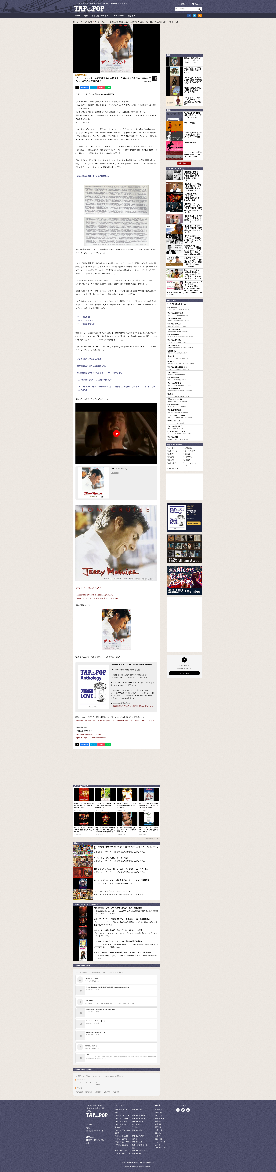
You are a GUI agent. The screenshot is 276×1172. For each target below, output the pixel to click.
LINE (108, 87)
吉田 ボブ (172, 463)
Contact (198, 4)
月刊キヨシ (178, 352)
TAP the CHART (178, 379)
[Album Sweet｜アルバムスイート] (184, 548)
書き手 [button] (130, 16)
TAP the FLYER (179, 384)
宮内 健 (171, 460)
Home (75, 22)
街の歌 (179, 395)
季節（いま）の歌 (177, 400)
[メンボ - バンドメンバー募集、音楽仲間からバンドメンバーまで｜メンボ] (184, 580)
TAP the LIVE (177, 405)
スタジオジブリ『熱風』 (180, 416)
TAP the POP (173, 469)
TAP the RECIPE (175, 427)
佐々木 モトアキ (190, 451)
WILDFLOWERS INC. (131, 1163)
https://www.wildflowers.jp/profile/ (88, 734)
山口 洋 (187, 460)
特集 (86, 16)
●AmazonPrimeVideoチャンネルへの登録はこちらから (96, 598)
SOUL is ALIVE (176, 422)
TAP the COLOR (177, 325)
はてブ (93, 87)
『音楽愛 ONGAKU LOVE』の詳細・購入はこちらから (132, 706)
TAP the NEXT (179, 308)
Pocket (101, 87)
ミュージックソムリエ (179, 432)
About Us (181, 4)
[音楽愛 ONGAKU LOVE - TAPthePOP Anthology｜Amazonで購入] (184, 517)
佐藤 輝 (187, 454)
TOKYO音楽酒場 (178, 411)
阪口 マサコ (172, 451)
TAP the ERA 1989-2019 (178, 368)
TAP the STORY (177, 341)
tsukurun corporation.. (145, 1166)
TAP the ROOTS (178, 330)
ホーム (78, 16)
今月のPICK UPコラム (177, 304)
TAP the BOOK (180, 389)
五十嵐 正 (172, 448)
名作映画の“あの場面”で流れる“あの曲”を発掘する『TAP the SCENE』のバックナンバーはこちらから (114, 720)
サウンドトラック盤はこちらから (88, 588)
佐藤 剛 (171, 454)
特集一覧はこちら (184, 163)
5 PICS (181, 362)
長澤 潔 (171, 457)
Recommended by (150, 838)
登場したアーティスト (101, 16)
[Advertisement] (116, 766)
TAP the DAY (176, 373)
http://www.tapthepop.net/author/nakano (90, 738)
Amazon (115, 473)
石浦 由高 (188, 448)
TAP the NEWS (181, 346)
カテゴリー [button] (118, 16)
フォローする (184, 673)
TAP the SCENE (86, 22)
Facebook (84, 87)
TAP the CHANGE (178, 314)
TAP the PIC (178, 438)
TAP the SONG (180, 335)
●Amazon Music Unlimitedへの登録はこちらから (94, 595)
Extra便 (179, 357)
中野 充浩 (147, 81)
